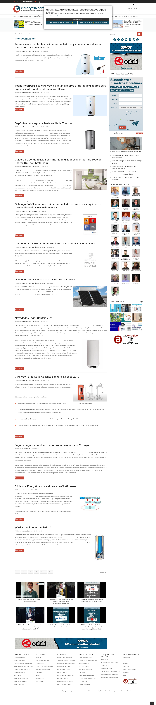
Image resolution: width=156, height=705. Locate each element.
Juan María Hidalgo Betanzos (125, 259)
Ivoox (124, 675)
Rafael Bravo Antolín (136, 259)
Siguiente (43, 572)
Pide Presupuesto (85, 657)
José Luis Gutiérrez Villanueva (136, 222)
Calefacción (40, 663)
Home (16, 34)
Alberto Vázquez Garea (136, 234)
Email (115, 104)
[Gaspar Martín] (115, 253)
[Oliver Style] (115, 228)
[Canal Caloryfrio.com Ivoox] (137, 40)
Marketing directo (63, 666)
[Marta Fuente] (115, 203)
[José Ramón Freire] (115, 216)
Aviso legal (17, 675)
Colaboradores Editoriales (23, 663)
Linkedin (125, 663)
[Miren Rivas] (115, 266)
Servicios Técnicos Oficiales (85, 671)
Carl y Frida (40, 681)
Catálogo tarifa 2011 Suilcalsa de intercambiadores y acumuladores (56, 243)
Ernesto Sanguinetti (136, 209)
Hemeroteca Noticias (30, 211)
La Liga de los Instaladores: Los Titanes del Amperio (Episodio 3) (33, 22)
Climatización (105, 665)
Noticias (118, 16)
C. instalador (133, 16)
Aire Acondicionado (20, 16)
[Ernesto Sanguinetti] (136, 203)
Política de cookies (20, 681)
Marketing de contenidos (66, 663)
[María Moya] (136, 278)
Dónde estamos (19, 672)
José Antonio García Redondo (115, 246)
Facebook (126, 657)
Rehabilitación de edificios (110, 674)
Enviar (122, 127)
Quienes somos (19, 657)
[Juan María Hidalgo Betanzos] (125, 253)
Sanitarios (39, 672)
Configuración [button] (77, 19)
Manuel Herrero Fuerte (126, 246)
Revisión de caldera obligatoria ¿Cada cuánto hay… (126, 151)
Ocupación (114, 109)
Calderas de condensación (110, 671)
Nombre (115, 96)
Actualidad (26, 448)
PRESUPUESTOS (133, 8)
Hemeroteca (40, 678)
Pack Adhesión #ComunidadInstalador (65, 679)
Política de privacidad (21, 678)
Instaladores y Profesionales (84, 665)
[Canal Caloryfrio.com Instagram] (130, 40)
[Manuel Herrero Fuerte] (125, 241)
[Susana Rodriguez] (136, 266)
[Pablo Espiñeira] (115, 278)
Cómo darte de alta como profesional (88, 679)
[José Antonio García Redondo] (115, 241)
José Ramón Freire (115, 221)
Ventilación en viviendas (109, 677)
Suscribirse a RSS (20, 684)
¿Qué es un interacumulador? (33, 527)
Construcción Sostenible (38, 16)
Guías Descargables (64, 684)
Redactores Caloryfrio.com (23, 666)
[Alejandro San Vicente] (125, 203)
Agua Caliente (27, 531)
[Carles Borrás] (125, 278)
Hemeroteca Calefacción (31, 51)
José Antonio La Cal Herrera (126, 221)
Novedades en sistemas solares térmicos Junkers (45, 279)
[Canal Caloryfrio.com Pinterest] (134, 40)
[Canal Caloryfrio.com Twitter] (118, 40)
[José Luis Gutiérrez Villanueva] (136, 216)
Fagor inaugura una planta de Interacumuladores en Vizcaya (52, 445)
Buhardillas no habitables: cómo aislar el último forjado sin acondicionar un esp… (133, 23)
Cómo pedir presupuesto (88, 660)
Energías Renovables (43, 669)
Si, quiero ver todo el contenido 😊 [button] (61, 23)
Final (50, 572)
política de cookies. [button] (54, 16)
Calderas (26, 490)
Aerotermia (104, 659)
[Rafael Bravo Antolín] (136, 253)
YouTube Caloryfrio (129, 669)
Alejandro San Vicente (125, 209)
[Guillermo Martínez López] (115, 191)
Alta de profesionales (86, 675)
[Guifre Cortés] (125, 266)
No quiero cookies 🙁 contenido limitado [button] (93, 23)
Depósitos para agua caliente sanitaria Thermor (44, 123)
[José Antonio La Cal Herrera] (125, 216)
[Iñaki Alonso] (115, 291)
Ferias (124, 16)
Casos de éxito (84, 684)
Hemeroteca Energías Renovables (34, 247)
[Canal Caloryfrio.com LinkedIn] (122, 40)
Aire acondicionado (42, 660)
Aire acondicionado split (109, 662)
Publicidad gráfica (63, 669)
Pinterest (126, 666)
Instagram (126, 672)
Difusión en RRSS (63, 672)
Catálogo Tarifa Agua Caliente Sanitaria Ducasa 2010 (47, 376)
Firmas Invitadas (19, 660)
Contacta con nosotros (22, 669)
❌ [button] (111, 7)
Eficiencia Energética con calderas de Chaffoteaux (45, 486)
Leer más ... (19, 71)
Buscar (139, 34)
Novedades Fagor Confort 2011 (34, 318)
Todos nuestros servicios (66, 660)
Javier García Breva (125, 234)
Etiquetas (23, 34)
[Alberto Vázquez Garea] (136, 228)
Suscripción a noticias (64, 657)
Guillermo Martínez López (115, 196)
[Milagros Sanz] (136, 191)
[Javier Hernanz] (125, 191)
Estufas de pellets (107, 668)
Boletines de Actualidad (65, 675)
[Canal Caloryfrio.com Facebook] (115, 40)
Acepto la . (133, 113)
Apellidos (115, 100)
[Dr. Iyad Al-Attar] (136, 241)
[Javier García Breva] (125, 228)
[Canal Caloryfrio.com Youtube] (126, 40)
